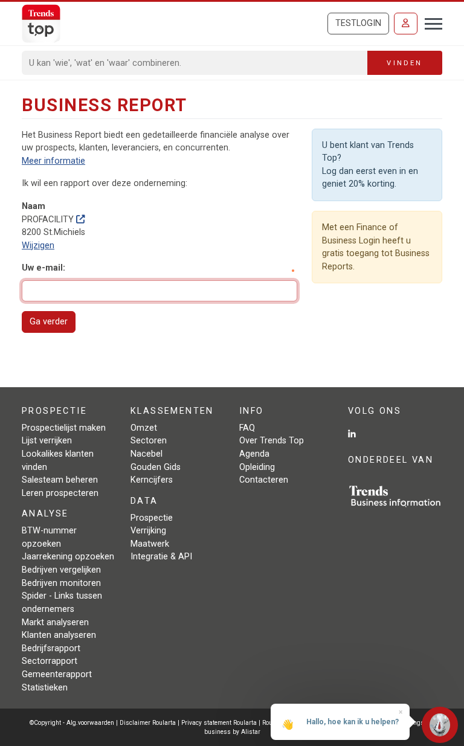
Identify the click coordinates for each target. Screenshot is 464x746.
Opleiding (257, 467)
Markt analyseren (55, 622)
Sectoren (148, 441)
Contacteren (263, 480)
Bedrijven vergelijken (61, 570)
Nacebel (146, 454)
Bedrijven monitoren (61, 583)
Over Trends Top (271, 441)
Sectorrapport (49, 661)
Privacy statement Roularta (219, 722)
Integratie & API (161, 556)
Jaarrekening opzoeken (68, 556)
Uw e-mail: (43, 268)
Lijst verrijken (47, 441)
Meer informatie (53, 161)
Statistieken (45, 688)
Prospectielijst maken (64, 428)
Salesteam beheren (60, 480)
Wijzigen (38, 245)
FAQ (247, 428)
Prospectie (151, 518)
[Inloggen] (405, 23)
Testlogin (358, 23)
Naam (33, 206)
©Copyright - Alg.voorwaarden (72, 722)
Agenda (254, 454)
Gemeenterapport (57, 674)
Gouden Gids (155, 467)
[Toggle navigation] (429, 22)
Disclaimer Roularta (148, 722)
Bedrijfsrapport (51, 648)
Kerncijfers (151, 480)
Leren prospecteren (60, 493)
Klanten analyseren (59, 635)
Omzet (143, 428)
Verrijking (148, 531)
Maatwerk (149, 544)
